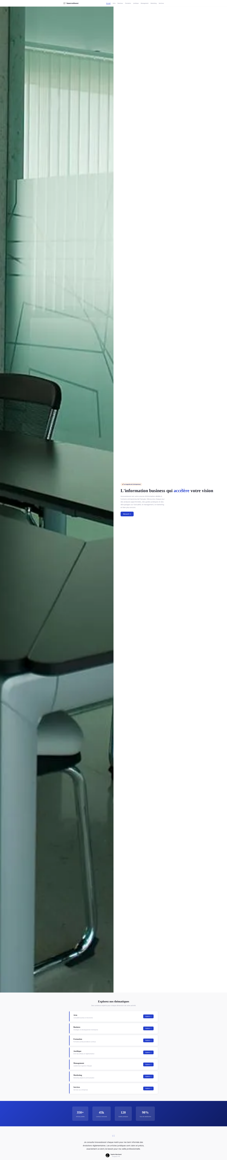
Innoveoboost (70, 3)
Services (161, 3)
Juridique (136, 3)
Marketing (154, 3)
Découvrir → (127, 514)
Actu (114, 3)
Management (144, 3)
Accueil (108, 3)
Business (120, 3)
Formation (128, 3)
